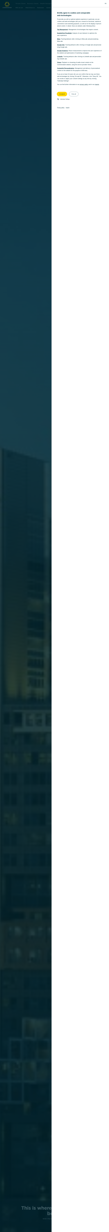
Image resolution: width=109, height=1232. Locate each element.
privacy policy (84, 84)
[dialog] (54, 616)
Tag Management (62, 29)
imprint (97, 84)
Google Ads (60, 45)
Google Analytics (62, 50)
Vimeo (59, 62)
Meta (58, 39)
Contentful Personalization (65, 68)
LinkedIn (60, 56)
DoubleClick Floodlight (64, 33)
